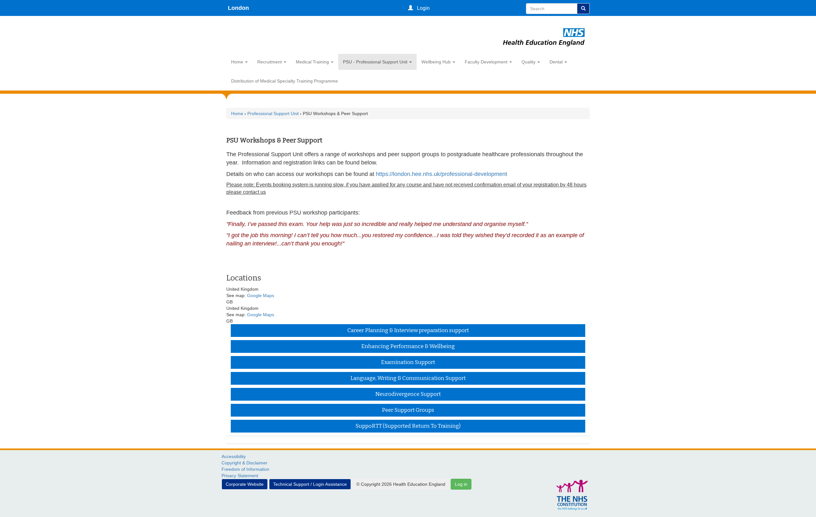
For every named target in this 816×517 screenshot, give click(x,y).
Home (237, 61)
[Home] (544, 29)
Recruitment (270, 61)
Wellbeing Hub (436, 61)
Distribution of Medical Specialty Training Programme (284, 81)
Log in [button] (461, 484)
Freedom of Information (245, 469)
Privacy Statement (240, 475)
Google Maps (260, 295)
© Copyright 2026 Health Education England (400, 484)
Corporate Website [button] (245, 484)
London (238, 8)
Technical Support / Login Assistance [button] (310, 484)
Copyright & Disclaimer (244, 462)
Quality (529, 61)
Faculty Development (487, 61)
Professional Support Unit (273, 113)
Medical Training (313, 61)
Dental (557, 61)
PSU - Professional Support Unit (376, 61)
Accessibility (234, 456)
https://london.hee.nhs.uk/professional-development (442, 174)
